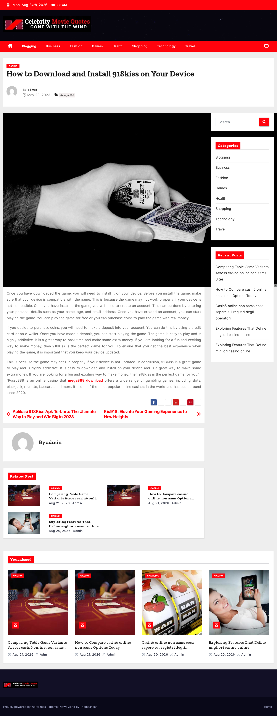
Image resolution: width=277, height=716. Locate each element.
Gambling (153, 575)
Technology (166, 46)
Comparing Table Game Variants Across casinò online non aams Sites (74, 498)
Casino (13, 66)
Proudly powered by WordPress (25, 706)
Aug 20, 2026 (59, 531)
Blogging (29, 46)
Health (118, 46)
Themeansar (88, 706)
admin (32, 90)
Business (53, 46)
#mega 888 (67, 95)
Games (97, 46)
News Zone (67, 706)
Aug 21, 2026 (59, 503)
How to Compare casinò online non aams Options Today (169, 498)
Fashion (76, 46)
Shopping (140, 46)
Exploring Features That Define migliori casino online (74, 524)
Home (268, 706)
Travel (190, 46)
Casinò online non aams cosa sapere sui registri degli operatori (239, 312)
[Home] (10, 46)
